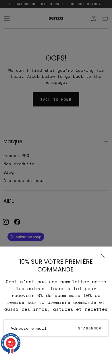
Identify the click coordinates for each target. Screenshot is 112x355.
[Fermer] (102, 255)
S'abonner (89, 328)
